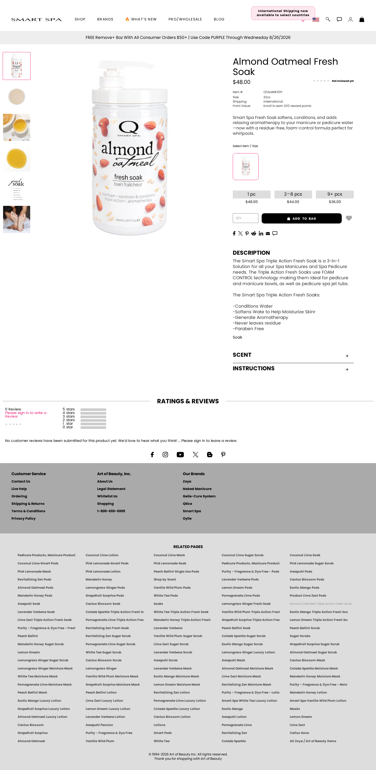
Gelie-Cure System (199, 496)
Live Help (19, 489)
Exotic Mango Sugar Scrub (242, 644)
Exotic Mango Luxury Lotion (39, 700)
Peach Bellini (28, 636)
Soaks (158, 603)
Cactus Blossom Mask (307, 660)
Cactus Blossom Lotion (172, 716)
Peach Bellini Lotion (101, 692)
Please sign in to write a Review (25, 414)
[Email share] (268, 233)
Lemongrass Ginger (101, 668)
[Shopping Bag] (362, 20)
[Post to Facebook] (234, 233)
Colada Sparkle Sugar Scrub (244, 636)
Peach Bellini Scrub (305, 628)
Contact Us (21, 481)
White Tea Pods (166, 595)
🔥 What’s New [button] (141, 19)
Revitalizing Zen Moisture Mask (246, 684)
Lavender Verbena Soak (36, 611)
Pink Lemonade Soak (170, 563)
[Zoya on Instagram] (165, 454)
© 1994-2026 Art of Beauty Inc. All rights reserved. (188, 757)
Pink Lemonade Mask (34, 571)
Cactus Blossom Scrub (103, 660)
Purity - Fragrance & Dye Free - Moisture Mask (319, 684)
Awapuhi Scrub (166, 660)
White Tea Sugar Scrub (103, 652)
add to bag (289, 218)
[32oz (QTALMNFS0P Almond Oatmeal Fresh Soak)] (246, 166)
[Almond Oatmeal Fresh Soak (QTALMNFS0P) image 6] (17, 219)
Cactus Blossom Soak (103, 603)
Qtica (187, 504)
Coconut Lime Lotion (102, 555)
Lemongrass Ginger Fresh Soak (246, 603)
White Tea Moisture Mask (38, 676)
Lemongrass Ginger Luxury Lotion (248, 652)
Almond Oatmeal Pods (35, 587)
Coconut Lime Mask (169, 555)
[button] (36, 19)
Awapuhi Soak (29, 603)
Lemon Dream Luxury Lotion (108, 708)
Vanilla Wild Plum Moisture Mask (112, 676)
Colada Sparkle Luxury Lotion (177, 708)
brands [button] (105, 19)
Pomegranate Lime (237, 725)
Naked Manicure (197, 489)
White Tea (162, 741)
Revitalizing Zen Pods (34, 579)
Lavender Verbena (168, 628)
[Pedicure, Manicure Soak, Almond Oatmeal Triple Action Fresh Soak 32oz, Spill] (17, 97)
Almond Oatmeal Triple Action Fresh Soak (321, 603)
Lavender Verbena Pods (240, 579)
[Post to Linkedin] (261, 233)
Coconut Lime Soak (305, 555)
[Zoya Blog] (209, 454)
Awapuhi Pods (301, 571)
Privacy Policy (24, 518)
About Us (105, 481)
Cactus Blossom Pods (307, 579)
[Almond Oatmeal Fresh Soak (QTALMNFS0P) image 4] (17, 158)
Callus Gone (299, 732)
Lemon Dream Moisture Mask (177, 684)
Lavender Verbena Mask (173, 668)
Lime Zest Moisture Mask (241, 676)
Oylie (187, 518)
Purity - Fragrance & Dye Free (109, 732)
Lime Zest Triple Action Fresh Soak (45, 619)
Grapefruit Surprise (33, 732)
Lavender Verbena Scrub (173, 652)
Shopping (105, 504)
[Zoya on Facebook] (152, 454)
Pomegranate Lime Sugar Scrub (110, 644)
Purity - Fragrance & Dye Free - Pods (250, 571)
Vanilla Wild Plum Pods (172, 587)
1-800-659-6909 (111, 511)
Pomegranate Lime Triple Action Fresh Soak (114, 619)
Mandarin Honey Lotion (308, 692)
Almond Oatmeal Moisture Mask (247, 668)
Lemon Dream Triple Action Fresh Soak (319, 619)
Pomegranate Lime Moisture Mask (45, 684)
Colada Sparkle (234, 741)
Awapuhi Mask (233, 660)
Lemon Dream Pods (237, 587)
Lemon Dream (29, 652)
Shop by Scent (165, 579)
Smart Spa (192, 511)
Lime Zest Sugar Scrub (171, 644)
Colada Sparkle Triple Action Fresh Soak (114, 611)
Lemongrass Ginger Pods (105, 587)
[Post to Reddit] (254, 233)
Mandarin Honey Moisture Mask (315, 676)
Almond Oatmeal (31, 741)
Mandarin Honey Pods (35, 595)
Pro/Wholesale (185, 19)
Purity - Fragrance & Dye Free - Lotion (251, 692)
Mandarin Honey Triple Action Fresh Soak (183, 619)
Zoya (187, 481)
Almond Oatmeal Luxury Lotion (42, 716)
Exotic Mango (232, 708)
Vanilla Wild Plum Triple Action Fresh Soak (251, 611)
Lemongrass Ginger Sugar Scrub (43, 660)
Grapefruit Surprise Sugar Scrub (314, 644)
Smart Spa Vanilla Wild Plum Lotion (318, 700)
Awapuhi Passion (99, 725)
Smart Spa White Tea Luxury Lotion (249, 700)
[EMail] (268, 233)
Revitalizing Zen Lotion (172, 692)
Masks (295, 708)
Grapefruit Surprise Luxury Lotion (44, 708)
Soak (237, 337)
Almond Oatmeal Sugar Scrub (313, 652)
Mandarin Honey (99, 579)
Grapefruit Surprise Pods (105, 595)
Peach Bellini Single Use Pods (176, 571)
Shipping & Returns (28, 504)
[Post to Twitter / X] (240, 233)
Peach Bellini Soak (236, 628)
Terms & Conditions (28, 511)
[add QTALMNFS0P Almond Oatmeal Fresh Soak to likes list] (349, 218)
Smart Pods (163, 732)
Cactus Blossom (31, 725)
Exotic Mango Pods (304, 587)
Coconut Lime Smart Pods (38, 563)
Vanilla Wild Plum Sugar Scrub (178, 636)
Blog (219, 19)
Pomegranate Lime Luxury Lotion (180, 700)
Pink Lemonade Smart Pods (107, 563)
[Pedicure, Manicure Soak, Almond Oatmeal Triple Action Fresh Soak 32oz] (17, 66)
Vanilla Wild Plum (100, 741)
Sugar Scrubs (300, 636)
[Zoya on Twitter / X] (195, 454)
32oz (251, 97)
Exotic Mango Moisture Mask (176, 676)
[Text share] (275, 233)
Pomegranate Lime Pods (241, 595)
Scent (242, 355)
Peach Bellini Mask (32, 692)
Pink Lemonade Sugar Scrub (312, 563)
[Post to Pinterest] (247, 233)
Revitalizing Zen (234, 732)
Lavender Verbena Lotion (105, 716)
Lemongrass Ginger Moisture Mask (45, 668)
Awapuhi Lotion (234, 716)
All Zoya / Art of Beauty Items (313, 741)
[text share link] (275, 233)
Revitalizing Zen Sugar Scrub (108, 636)
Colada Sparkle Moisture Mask (314, 668)
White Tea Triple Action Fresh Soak (181, 611)
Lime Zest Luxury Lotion (104, 700)
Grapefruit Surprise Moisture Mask (113, 684)
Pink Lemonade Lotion (103, 571)
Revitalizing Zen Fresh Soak (107, 628)
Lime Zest (297, 725)
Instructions (254, 368)
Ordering (19, 496)
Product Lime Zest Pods (308, 595)
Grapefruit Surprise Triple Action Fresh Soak (251, 619)
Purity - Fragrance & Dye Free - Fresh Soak (46, 628)
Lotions (159, 725)
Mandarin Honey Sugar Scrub (41, 644)
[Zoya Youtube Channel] (180, 454)
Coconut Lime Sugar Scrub (242, 555)
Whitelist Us (107, 496)
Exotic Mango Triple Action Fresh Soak (319, 611)
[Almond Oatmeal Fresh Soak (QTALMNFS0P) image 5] (17, 189)
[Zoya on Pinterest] (223, 454)
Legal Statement (111, 489)
